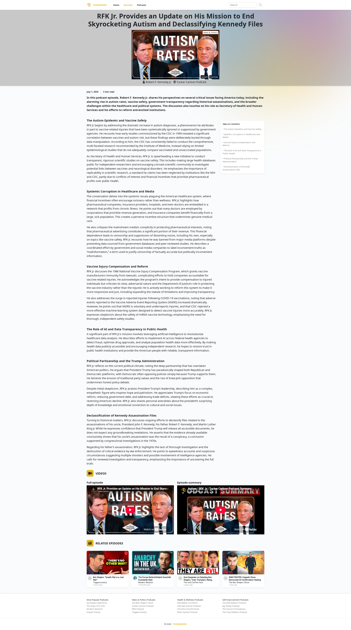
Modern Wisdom (145, 582)
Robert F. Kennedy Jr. (158, 82)
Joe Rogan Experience (97, 602)
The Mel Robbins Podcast (234, 602)
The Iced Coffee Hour (193, 582)
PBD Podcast (138, 609)
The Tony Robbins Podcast (234, 612)
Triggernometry (100, 582)
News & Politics (210, 32)
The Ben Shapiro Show (239, 582)
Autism (204, 77)
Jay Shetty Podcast (231, 606)
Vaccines (214, 77)
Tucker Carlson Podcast (191, 82)
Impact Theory (93, 612)
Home (116, 5)
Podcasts (141, 5)
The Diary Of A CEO (96, 606)
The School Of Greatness (234, 609)
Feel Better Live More (187, 602)
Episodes (128, 5)
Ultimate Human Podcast (189, 606)
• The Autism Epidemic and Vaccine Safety (242, 129)
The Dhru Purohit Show (188, 609)
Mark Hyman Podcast (187, 612)
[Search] (260, 5)
